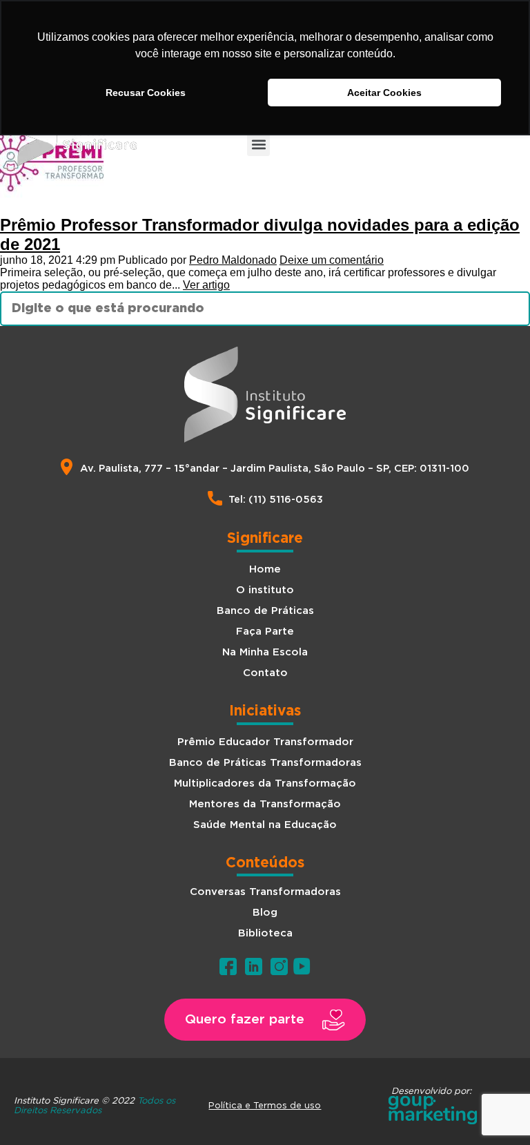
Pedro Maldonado (233, 260)
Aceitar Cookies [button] (384, 92)
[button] (258, 144)
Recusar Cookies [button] (146, 92)
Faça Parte (265, 631)
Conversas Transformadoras (265, 892)
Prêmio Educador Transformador (265, 742)
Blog (265, 912)
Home (265, 569)
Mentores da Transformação (265, 804)
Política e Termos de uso (264, 1105)
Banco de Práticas (265, 611)
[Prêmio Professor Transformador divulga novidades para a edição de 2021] (52, 209)
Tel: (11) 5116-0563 (275, 499)
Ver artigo (206, 285)
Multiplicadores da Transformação (265, 783)
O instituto (265, 590)
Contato (265, 673)
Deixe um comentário (331, 260)
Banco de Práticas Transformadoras (265, 763)
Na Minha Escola (265, 652)
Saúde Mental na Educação (265, 825)
